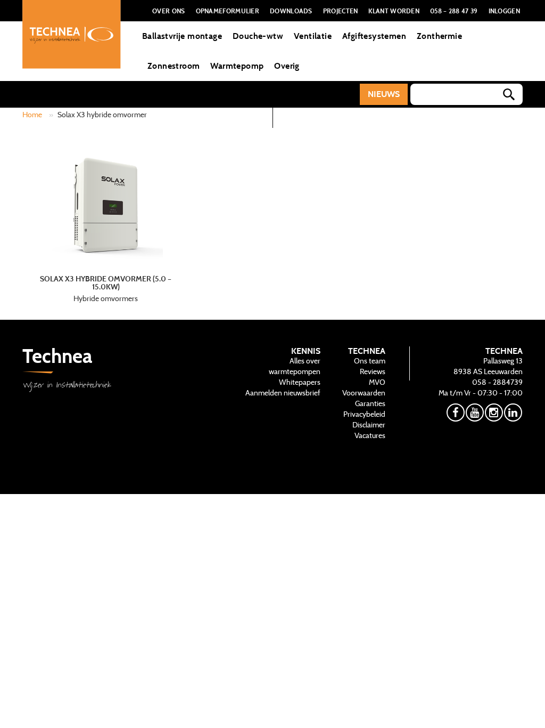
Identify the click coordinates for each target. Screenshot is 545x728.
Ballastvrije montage (182, 36)
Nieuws (384, 94)
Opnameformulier (228, 10)
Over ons (168, 10)
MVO (377, 382)
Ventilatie (313, 36)
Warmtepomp (236, 66)
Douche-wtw (258, 36)
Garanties (370, 403)
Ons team (369, 361)
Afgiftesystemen (374, 36)
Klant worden (393, 10)
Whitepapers (299, 382)
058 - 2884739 (497, 382)
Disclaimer (368, 425)
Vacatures (369, 435)
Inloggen (504, 10)
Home (32, 114)
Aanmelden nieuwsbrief (282, 393)
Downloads (291, 10)
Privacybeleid (364, 414)
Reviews (372, 371)
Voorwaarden (363, 393)
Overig (286, 66)
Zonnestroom (173, 66)
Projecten (340, 10)
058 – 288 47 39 (454, 10)
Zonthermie (439, 36)
